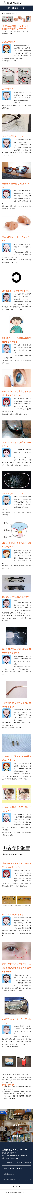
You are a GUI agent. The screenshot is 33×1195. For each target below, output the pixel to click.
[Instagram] (13, 1187)
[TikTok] (16, 1187)
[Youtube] (19, 1187)
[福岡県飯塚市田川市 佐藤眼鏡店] (12, 3)
